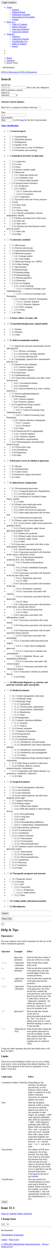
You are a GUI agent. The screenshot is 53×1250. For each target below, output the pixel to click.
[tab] (26, 125)
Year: (3, 112)
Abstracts (11, 34)
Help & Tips (6, 919)
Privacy (45, 1244)
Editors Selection (19, 27)
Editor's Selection (24, 1213)
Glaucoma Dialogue (20, 29)
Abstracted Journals (20, 39)
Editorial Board (18, 12)
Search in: (5, 92)
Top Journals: (7, 117)
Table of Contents (19, 24)
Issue (11, 22)
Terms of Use (7, 1246)
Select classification (9, 125)
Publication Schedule (21, 14)
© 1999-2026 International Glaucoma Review (20, 1244)
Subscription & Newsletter (23, 17)
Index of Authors (19, 44)
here (22, 120)
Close (4, 1202)
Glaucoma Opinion (20, 31)
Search (15, 46)
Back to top (14, 1239)
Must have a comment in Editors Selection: (19, 107)
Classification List (19, 41)
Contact (15, 19)
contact (4, 1239)
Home (9, 58)
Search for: (5, 85)
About (9, 7)
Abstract (15, 10)
